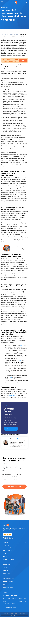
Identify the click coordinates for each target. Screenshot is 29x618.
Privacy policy (11, 613)
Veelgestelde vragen (8, 587)
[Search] (27, 2)
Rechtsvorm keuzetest (8, 559)
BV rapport (5, 567)
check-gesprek (13, 395)
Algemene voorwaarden (20, 613)
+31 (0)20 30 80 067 (9, 604)
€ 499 (10, 377)
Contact (5, 592)
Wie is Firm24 (6, 573)
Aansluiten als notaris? (8, 578)
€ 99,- (21, 345)
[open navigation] (2, 2)
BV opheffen (6, 553)
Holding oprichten (7, 547)
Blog (4, 584)
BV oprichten (6, 545)
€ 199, (19, 360)
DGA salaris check (7, 561)
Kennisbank (6, 590)
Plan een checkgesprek (14, 486)
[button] (14, 542)
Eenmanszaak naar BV (8, 550)
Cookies (6, 613)
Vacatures (5, 576)
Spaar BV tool (6, 564)
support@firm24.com (10, 607)
